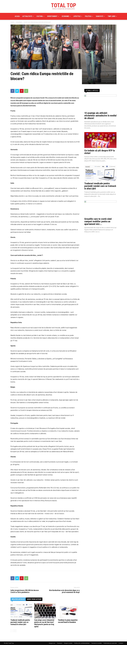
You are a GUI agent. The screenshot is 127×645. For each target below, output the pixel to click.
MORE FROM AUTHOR (34, 599)
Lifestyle (76, 16)
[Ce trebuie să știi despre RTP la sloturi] (100, 140)
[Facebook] (12, 91)
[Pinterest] (22, 91)
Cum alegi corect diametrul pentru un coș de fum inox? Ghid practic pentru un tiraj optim (44, 623)
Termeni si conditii (96, 643)
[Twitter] (17, 91)
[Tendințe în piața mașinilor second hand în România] (69, 610)
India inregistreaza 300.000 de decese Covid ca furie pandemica (25, 591)
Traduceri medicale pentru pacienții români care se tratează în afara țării (20, 622)
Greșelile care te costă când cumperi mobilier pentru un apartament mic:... (98, 221)
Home (12, 22)
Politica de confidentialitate (81, 643)
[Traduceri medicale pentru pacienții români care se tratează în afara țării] (21, 610)
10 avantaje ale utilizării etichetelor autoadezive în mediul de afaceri (100, 116)
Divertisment (52, 16)
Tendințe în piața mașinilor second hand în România (68, 621)
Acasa (17, 16)
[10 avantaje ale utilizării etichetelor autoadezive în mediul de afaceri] (100, 102)
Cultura (40, 16)
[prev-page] (12, 630)
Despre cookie (68, 643)
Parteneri (59, 643)
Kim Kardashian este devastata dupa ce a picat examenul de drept (64, 591)
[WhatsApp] (26, 91)
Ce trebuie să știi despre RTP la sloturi (99, 152)
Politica (88, 16)
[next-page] (15, 630)
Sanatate (99, 16)
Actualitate (27, 16)
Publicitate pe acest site (110, 643)
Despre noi (52, 643)
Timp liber (111, 16)
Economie (65, 16)
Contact (121, 643)
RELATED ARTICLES (18, 599)
